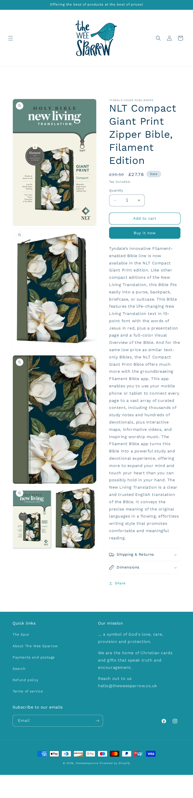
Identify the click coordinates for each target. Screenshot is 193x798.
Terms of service (28, 691)
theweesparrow (87, 763)
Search (19, 669)
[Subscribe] (97, 721)
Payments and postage (34, 657)
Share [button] (120, 583)
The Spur (21, 634)
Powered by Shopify (115, 763)
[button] (10, 38)
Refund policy (25, 680)
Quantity (116, 190)
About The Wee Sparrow (35, 646)
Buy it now (145, 233)
